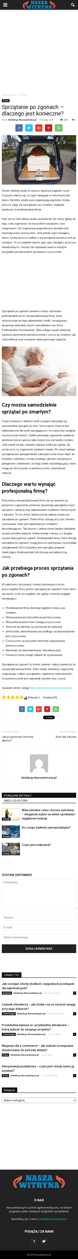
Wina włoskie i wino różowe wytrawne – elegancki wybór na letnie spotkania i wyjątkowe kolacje (48, 814)
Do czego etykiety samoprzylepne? (46, 827)
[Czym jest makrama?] (11, 849)
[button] (73, 5)
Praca (5, 1055)
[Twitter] (44, 1241)
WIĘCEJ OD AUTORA (16, 800)
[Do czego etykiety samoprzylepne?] (11, 831)
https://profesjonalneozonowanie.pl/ (50, 687)
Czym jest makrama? (36, 845)
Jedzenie (7, 993)
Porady (6, 100)
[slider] (13, 697)
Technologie (9, 1013)
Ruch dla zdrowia (66, 736)
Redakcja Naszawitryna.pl (22, 119)
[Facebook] (34, 1241)
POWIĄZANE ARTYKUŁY (18, 795)
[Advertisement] (39, 50)
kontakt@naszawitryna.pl (52, 1219)
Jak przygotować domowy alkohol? (17, 738)
